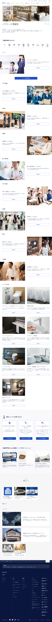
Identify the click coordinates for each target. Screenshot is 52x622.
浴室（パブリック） (44, 604)
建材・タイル (43, 595)
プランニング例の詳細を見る (26, 78)
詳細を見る (13, 149)
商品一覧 (3, 574)
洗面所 (23, 578)
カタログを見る (9, 438)
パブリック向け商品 (44, 597)
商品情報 (7, 561)
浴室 (13, 578)
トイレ (33, 578)
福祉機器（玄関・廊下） (45, 590)
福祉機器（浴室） (44, 588)
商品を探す (4, 572)
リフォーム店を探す (42, 438)
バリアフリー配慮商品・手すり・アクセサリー (45, 607)
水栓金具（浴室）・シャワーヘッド (45, 581)
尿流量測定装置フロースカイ (45, 612)
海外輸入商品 (43, 615)
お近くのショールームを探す (26, 438)
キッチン (3, 578)
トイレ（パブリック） (44, 599)
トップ (3, 561)
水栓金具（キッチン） (44, 578)
